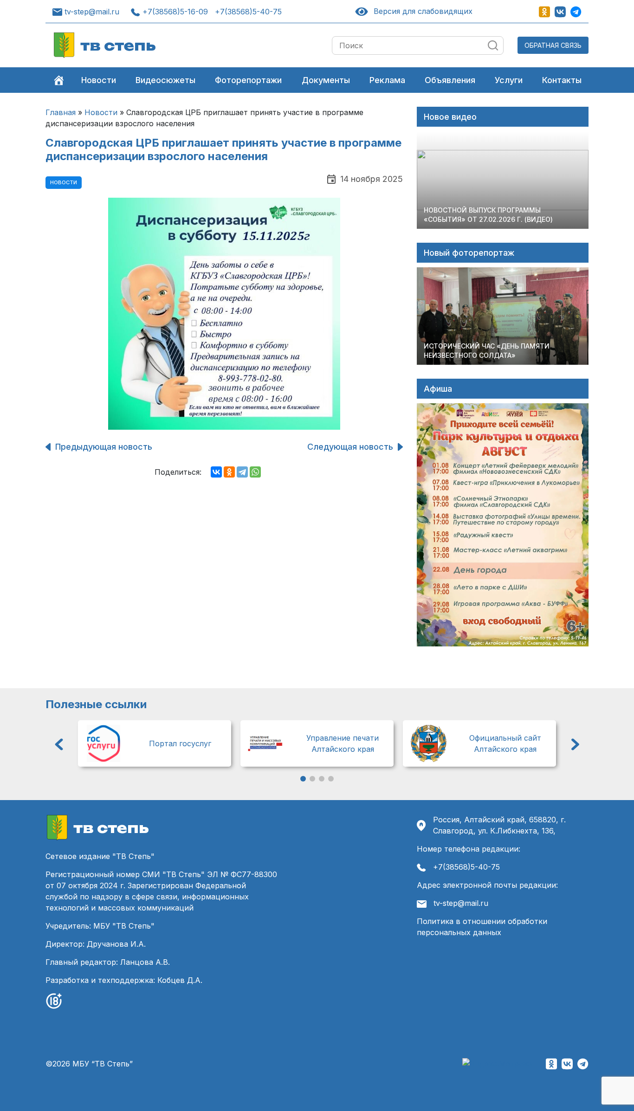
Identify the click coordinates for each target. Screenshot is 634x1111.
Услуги (509, 80)
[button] (59, 744)
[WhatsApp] (255, 472)
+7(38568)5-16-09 (175, 11)
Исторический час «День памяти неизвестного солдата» (487, 350)
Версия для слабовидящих (421, 11)
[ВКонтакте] (216, 472)
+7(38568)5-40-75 (248, 11)
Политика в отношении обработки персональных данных (482, 927)
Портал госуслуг (180, 743)
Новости (98, 80)
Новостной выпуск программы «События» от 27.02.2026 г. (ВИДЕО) (488, 214)
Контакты (562, 80)
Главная (60, 112)
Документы (326, 80)
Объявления (450, 80)
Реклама (387, 80)
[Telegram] (242, 472)
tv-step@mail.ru (92, 11)
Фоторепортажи (248, 80)
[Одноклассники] (229, 472)
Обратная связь (553, 45)
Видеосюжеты (165, 80)
